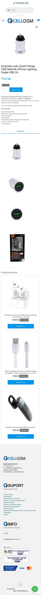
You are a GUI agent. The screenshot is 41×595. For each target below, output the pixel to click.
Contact (5, 514)
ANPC (5, 547)
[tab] (20, 131)
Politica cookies (8, 508)
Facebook (17, 539)
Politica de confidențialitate (11, 506)
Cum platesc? (7, 496)
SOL (9, 547)
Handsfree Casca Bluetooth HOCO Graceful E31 (20, 427)
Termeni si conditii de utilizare (12, 504)
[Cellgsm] (20, 20)
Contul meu (20, 15)
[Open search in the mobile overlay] (20, 10)
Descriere (20, 131)
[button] (37, 27)
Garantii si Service (8, 502)
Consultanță (7, 512)
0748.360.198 (22, 3)
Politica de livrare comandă (11, 498)
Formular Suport (8, 494)
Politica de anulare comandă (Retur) (14, 500)
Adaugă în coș (16, 89)
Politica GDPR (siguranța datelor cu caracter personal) (19, 510)
